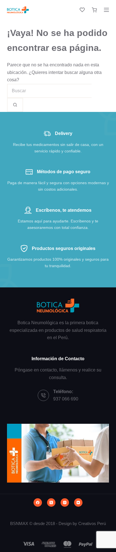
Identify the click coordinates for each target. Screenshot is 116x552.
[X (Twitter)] (51, 502)
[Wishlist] (82, 9)
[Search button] (15, 105)
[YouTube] (78, 502)
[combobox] (49, 91)
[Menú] (106, 9)
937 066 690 (65, 398)
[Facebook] (38, 502)
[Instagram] (65, 502)
